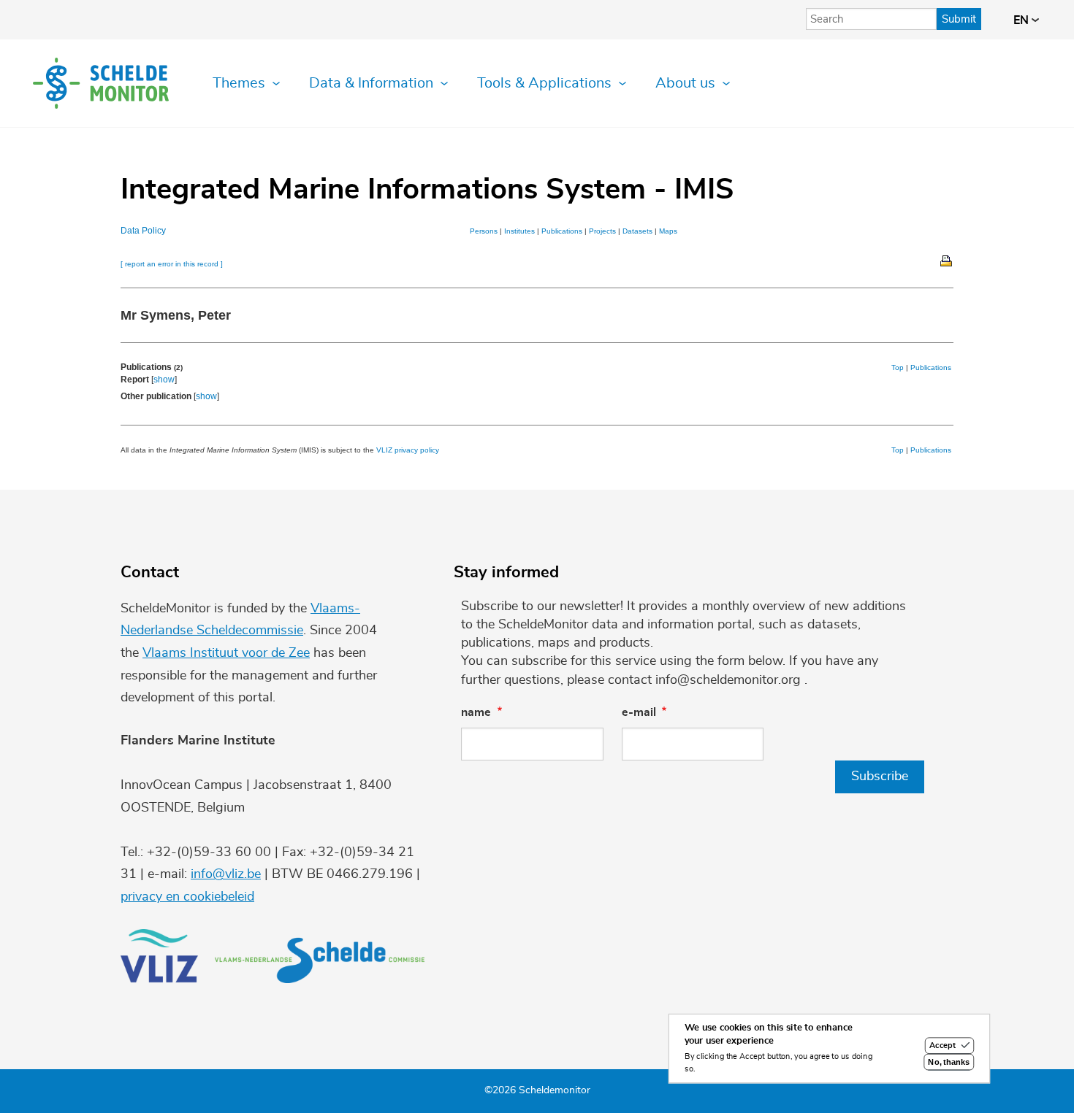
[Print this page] (946, 259)
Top (897, 367)
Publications (561, 231)
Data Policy (143, 231)
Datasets (637, 231)
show (164, 379)
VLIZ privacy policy (407, 450)
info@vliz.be (226, 874)
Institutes (519, 231)
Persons (484, 231)
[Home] (101, 83)
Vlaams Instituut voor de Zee (226, 653)
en (1022, 20)
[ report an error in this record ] (172, 264)
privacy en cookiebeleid (187, 897)
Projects (602, 231)
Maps (668, 231)
